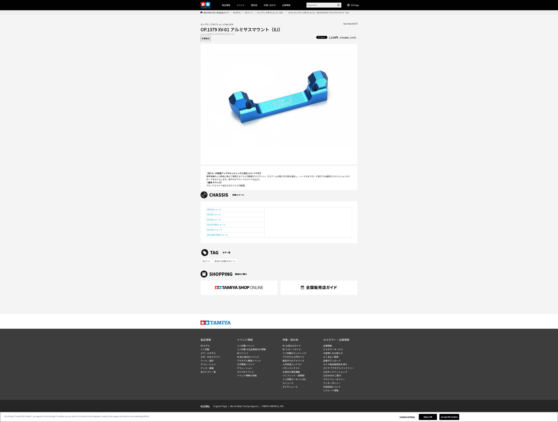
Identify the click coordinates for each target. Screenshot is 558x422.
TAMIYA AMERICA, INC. (272, 406)
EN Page (355, 5)
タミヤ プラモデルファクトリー (338, 368)
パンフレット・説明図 (293, 375)
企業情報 (327, 345)
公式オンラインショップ (335, 371)
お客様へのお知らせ (333, 353)
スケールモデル (208, 353)
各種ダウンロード (332, 360)
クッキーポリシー (332, 383)
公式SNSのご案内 (332, 375)
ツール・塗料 (207, 360)
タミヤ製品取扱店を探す (335, 364)
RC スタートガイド (291, 349)
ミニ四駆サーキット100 (294, 379)
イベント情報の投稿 (247, 375)
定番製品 (206, 38)
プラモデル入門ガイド (293, 356)
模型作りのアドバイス (293, 360)
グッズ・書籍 (207, 368)
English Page (220, 406)
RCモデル (237, 12)
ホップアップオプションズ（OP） (270, 12)
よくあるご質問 (330, 356)
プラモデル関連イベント (249, 360)
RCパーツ (249, 12)
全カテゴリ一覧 (208, 371)
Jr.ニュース (287, 383)
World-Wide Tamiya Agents (244, 406)
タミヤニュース (290, 386)
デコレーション (208, 364)
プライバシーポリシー (334, 379)
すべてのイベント (245, 371)
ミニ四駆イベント (245, 345)
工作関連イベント (245, 364)
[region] (279, 417)
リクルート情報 (330, 390)
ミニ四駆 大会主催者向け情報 (251, 349)
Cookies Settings (407, 416)
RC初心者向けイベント (248, 356)
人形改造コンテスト (292, 364)
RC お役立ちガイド (291, 345)
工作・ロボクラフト (210, 356)
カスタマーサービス (333, 349)
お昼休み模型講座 (291, 371)
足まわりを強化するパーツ (225, 261)
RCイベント (242, 353)
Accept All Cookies (449, 416)
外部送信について (332, 386)
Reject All (428, 416)
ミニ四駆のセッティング (294, 353)
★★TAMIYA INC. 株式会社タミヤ (216, 12)
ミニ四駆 (205, 349)
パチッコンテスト (291, 368)
